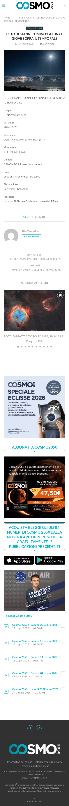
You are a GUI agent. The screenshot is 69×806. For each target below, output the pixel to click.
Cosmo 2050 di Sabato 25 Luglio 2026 (34, 624)
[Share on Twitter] (35, 217)
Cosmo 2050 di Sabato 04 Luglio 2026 (34, 673)
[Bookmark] (60, 295)
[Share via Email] (43, 217)
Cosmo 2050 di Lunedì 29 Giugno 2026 (35, 689)
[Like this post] (28, 217)
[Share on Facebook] (32, 217)
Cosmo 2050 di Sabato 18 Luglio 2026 (34, 640)
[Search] (65, 5)
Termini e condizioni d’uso (34, 765)
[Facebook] (30, 728)
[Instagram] (39, 728)
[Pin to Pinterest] (39, 217)
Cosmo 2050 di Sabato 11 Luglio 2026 (34, 657)
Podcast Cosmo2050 (18, 615)
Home (7, 17)
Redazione (30, 230)
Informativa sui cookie (19, 761)
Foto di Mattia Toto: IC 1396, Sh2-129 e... (34, 336)
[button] (7, 319)
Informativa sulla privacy (48, 761)
